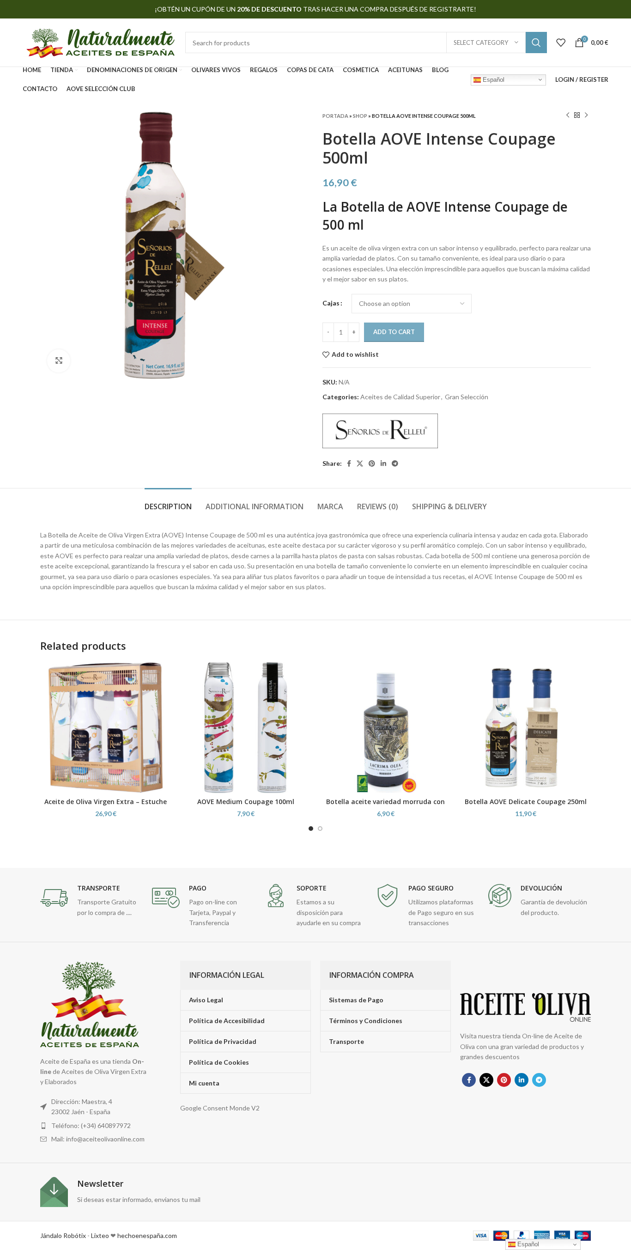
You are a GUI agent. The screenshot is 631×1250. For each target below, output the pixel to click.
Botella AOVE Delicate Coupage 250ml (526, 801)
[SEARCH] (536, 42)
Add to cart (394, 331)
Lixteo (100, 1235)
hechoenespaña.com (146, 1235)
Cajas (331, 303)
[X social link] (360, 463)
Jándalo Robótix (63, 1235)
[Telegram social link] (395, 463)
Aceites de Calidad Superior (400, 397)
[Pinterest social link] (372, 463)
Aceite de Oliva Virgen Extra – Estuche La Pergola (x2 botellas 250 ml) (105, 806)
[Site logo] (99, 42)
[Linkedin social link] (383, 463)
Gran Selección (466, 397)
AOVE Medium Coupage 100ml (245, 801)
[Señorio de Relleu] (380, 431)
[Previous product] (567, 115)
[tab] (168, 502)
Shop (360, 116)
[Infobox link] (91, 901)
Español (492, 79)
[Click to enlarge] (58, 360)
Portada (335, 116)
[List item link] (95, 1126)
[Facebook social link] (349, 463)
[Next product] (586, 115)
